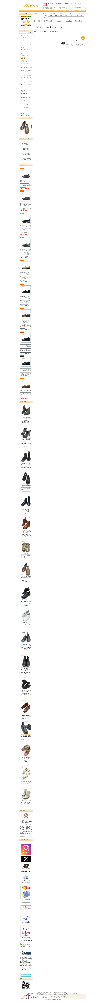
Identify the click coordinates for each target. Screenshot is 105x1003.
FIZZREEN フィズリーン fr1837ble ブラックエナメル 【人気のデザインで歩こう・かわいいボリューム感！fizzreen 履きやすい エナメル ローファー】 (26, 348)
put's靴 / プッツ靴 (26, 37)
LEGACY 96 (23, 60)
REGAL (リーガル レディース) (26, 108)
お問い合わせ (72, 10)
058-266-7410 (26, 882)
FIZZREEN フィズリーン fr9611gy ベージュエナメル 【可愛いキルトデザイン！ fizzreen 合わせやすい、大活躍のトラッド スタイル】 (26, 276)
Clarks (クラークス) (26, 111)
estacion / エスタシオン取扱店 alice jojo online (62, 4)
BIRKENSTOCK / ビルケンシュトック (26, 98)
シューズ (23, 42)
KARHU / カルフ (25, 55)
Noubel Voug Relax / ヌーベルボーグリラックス (26, 72)
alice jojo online (53, 997)
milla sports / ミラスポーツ (26, 45)
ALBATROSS (23, 57)
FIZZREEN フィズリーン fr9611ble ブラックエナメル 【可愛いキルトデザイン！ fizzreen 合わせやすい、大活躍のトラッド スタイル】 (25, 229)
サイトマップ (82, 10)
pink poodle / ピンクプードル (26, 81)
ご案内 (64, 10)
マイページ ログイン (54, 10)
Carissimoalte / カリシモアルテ (26, 64)
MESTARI (23, 58)
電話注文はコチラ (26, 870)
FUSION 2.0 (24, 61)
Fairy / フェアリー (26, 47)
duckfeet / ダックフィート (26, 91)
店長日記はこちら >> (25, 836)
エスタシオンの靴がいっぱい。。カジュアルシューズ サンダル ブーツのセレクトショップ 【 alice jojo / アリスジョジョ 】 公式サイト (63, 8)
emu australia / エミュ (26, 87)
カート (44, 10)
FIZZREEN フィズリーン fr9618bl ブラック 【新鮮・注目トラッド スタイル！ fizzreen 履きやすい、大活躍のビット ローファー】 (26, 324)
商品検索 (22, 30)
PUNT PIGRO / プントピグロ (26, 104)
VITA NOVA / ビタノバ (26, 84)
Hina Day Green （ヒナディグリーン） (26, 68)
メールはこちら (64, 996)
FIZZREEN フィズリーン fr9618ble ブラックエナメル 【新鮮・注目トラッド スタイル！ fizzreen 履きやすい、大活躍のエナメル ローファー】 (26, 300)
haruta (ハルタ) (25, 113)
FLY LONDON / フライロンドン (26, 101)
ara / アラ (23, 53)
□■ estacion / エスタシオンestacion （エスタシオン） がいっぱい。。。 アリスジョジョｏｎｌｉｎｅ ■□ (52, 993)
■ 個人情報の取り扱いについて (45, 992)
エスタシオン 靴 (24, 35)
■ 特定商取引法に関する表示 (60, 992)
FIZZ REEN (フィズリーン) (26, 50)
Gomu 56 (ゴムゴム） (26, 75)
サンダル (23, 39)
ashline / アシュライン (26, 78)
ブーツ (22, 40)
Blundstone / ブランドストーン (26, 94)
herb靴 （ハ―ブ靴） (25, 115)
